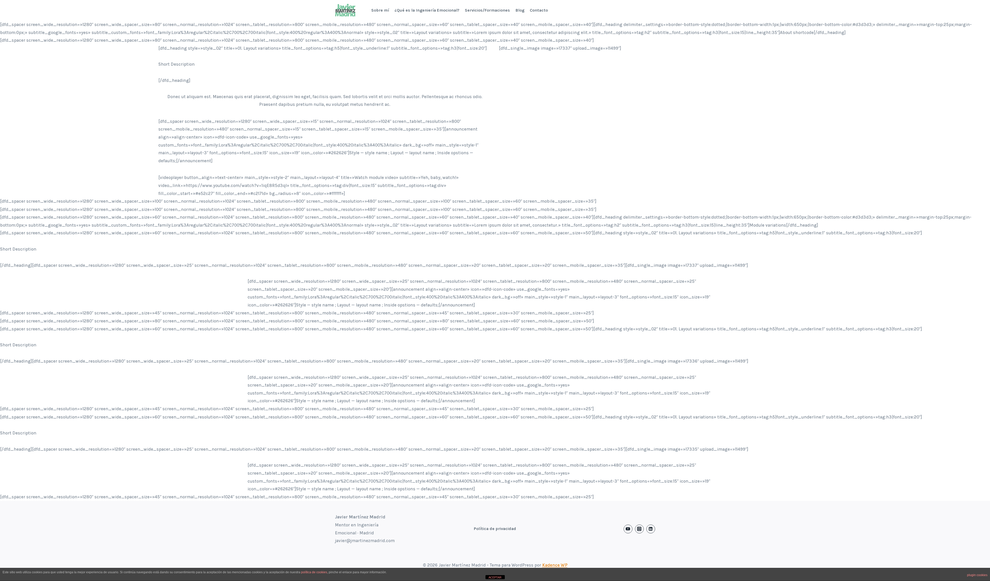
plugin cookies (977, 575)
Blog (519, 10)
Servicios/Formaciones (487, 10)
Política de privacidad (495, 528)
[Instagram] (639, 529)
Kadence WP (554, 565)
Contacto (539, 10)
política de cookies (314, 572)
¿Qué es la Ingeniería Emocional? (426, 10)
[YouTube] (628, 529)
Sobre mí (380, 10)
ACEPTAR (495, 577)
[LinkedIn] (650, 529)
